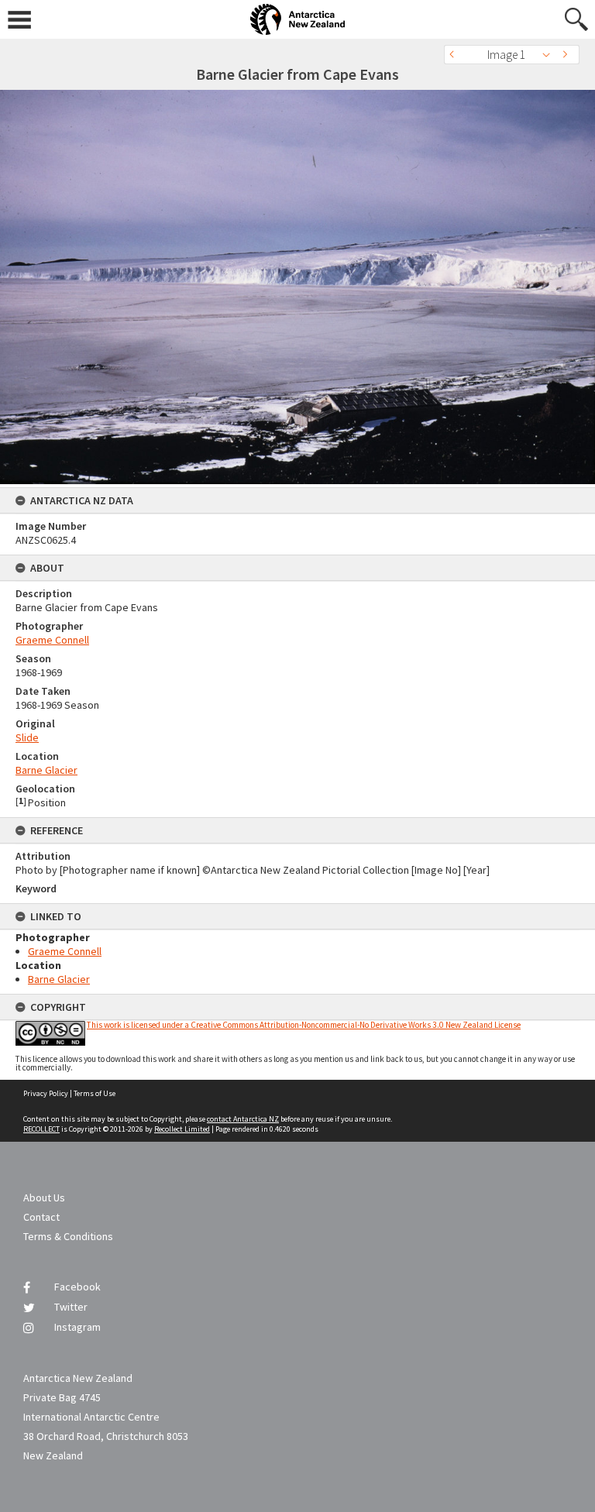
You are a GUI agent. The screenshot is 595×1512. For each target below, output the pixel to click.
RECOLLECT (41, 1129)
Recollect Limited (182, 1129)
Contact (41, 1217)
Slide (27, 737)
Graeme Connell (52, 640)
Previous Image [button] (455, 55)
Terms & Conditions (68, 1236)
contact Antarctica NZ (243, 1119)
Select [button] (550, 55)
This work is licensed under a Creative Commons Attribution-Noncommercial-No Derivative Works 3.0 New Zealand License (304, 1024)
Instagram (77, 1327)
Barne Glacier (46, 770)
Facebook (77, 1287)
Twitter (71, 1307)
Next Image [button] (568, 55)
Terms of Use (94, 1093)
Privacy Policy (45, 1093)
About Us (44, 1197)
